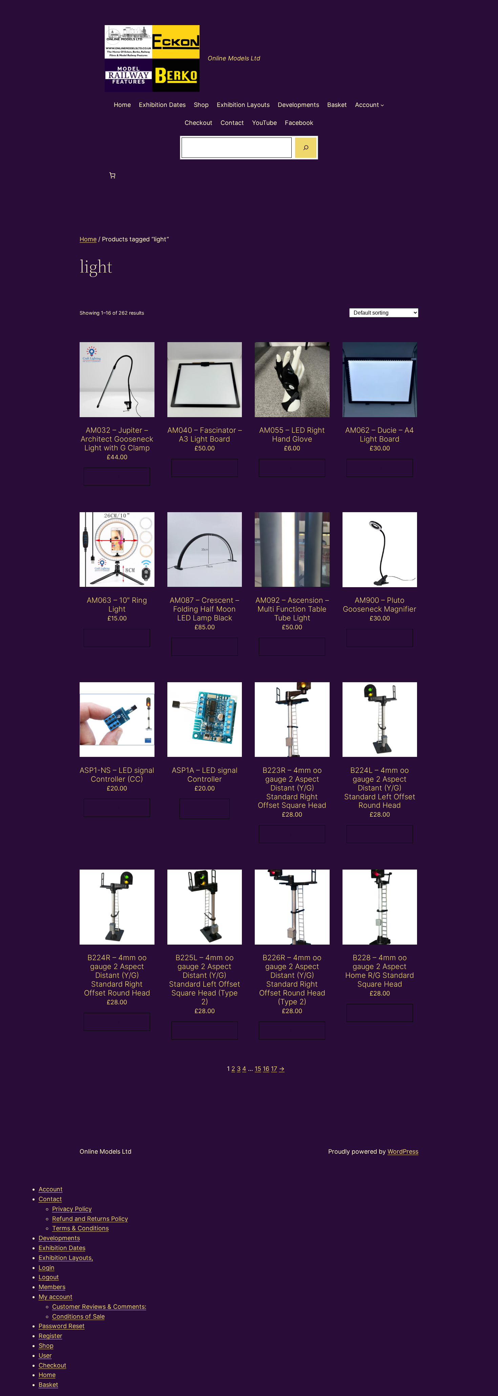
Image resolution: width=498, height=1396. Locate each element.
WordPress (403, 1151)
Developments (59, 1238)
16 (266, 1068)
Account (51, 1189)
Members (52, 1286)
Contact (50, 1199)
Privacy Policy (72, 1208)
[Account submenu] (382, 105)
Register (50, 1335)
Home (88, 239)
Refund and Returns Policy (90, 1218)
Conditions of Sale (78, 1316)
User (45, 1355)
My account (55, 1296)
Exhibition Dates (62, 1247)
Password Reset (62, 1325)
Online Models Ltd (234, 58)
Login (47, 1267)
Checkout (52, 1365)
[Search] (305, 147)
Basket (48, 1384)
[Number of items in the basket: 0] (112, 175)
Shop (46, 1345)
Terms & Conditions (80, 1228)
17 (274, 1068)
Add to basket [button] (117, 476)
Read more (205, 808)
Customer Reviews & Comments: (99, 1306)
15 (258, 1068)
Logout (49, 1277)
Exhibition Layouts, (66, 1257)
